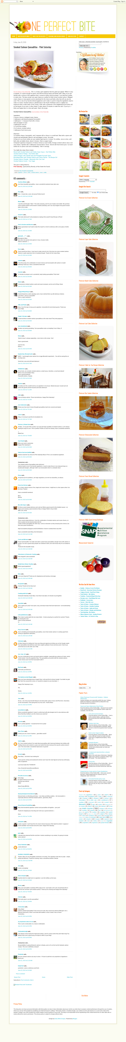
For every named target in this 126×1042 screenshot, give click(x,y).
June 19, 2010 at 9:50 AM (25, 512)
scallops (87, 817)
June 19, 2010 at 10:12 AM (25, 534)
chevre (25, 172)
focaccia (108, 804)
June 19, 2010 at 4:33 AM (25, 299)
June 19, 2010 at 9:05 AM (25, 470)
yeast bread (105, 822)
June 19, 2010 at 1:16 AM (25, 209)
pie (100, 810)
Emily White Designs (60, 1018)
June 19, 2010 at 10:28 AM (25, 549)
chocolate (82, 800)
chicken (96, 798)
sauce (99, 815)
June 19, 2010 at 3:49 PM (25, 716)
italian (90, 806)
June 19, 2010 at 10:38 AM (25, 588)
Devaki (20, 754)
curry (99, 802)
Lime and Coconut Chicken (95, 714)
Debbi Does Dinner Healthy (25, 564)
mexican (110, 808)
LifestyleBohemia (23, 615)
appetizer (20, 172)
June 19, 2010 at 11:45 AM (25, 635)
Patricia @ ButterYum (24, 424)
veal (102, 820)
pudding (103, 812)
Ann (19, 866)
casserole (109, 796)
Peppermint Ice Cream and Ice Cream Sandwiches (93, 771)
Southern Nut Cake (93, 723)
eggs (93, 804)
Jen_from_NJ (22, 654)
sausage (107, 815)
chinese (106, 798)
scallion (81, 817)
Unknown (21, 641)
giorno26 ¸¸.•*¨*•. (22, 236)
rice (95, 814)
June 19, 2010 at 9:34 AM (25, 480)
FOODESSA (21, 369)
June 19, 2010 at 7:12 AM (25, 389)
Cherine (20, 897)
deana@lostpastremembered (26, 794)
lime (111, 806)
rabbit (89, 814)
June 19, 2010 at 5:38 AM (25, 330)
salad (102, 814)
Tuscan (81, 794)
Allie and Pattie (22, 305)
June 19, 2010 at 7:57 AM (25, 419)
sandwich (91, 815)
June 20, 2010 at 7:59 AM (25, 891)
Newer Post (17, 977)
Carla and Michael (23, 539)
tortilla (45, 172)
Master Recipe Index (24, 36)
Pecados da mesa (23, 775)
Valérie (20, 741)
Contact (81, 36)
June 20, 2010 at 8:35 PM (25, 937)
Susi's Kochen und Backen (25, 224)
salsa (84, 815)
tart (89, 821)
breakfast (91, 796)
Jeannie (20, 272)
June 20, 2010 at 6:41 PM (25, 926)
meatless (102, 808)
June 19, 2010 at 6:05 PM (25, 770)
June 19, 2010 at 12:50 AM (25, 196)
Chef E (20, 414)
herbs (29, 172)
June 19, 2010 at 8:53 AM (25, 457)
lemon (104, 806)
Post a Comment (20, 973)
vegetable (109, 821)
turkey (95, 821)
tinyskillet (21, 603)
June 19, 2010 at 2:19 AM (25, 244)
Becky (20, 885)
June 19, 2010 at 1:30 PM (25, 671)
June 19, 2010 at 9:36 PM (25, 839)
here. (99, 66)
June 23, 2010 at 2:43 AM (25, 970)
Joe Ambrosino (22, 405)
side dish (102, 817)
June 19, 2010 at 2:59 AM (25, 267)
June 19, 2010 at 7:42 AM (25, 399)
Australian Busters (93, 742)
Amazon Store (72, 36)
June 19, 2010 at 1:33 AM (25, 230)
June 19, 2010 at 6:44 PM (25, 800)
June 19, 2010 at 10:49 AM (25, 598)
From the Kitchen (23, 485)
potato (95, 812)
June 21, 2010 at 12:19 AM (25, 960)
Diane (20, 282)
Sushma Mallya (22, 182)
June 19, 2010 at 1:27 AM (25, 219)
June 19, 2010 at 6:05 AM (25, 348)
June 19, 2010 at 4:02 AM (25, 286)
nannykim (21, 821)
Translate (92, 181)
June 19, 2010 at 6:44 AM (25, 378)
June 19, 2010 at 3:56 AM (25, 276)
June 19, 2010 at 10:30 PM (25, 860)
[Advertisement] (63, 10)
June (19, 698)
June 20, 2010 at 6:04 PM (25, 916)
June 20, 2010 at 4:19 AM (25, 880)
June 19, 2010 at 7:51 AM (25, 409)
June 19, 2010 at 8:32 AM (25, 447)
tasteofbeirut (21, 710)
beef (106, 794)
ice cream (82, 806)
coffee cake (93, 800)
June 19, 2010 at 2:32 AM (25, 255)
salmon (110, 814)
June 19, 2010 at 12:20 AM (25, 186)
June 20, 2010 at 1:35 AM (25, 870)
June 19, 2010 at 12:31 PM (25, 649)
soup (98, 819)
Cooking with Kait (23, 593)
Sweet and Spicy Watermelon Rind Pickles (91, 706)
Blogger (75, 1018)
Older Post (70, 977)
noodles (84, 810)
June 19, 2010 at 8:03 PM (25, 828)
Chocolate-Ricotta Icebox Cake (96, 779)
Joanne (20, 383)
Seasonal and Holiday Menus (56, 36)
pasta (92, 810)
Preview (81, 47)
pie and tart (107, 810)
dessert (82, 804)
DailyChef (21, 966)
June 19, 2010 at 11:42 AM (25, 624)
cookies (81, 802)
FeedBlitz (93, 47)
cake (100, 796)
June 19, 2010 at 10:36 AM (25, 578)
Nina (19, 574)
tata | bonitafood (22, 326)
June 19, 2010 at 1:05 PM (25, 662)
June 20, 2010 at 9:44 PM (25, 949)
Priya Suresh (22, 629)
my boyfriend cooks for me (25, 921)
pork (86, 812)
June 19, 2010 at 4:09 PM (25, 726)
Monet (20, 201)
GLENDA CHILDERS (24, 854)
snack (41, 172)
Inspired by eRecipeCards (25, 354)
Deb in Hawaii (22, 875)
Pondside (21, 954)
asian (99, 794)
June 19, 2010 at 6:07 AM (25, 363)
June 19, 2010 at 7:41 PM (25, 816)
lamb (96, 806)
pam (19, 833)
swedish (81, 821)
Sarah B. (20, 214)
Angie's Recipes (22, 316)
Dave (19, 249)
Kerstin (20, 721)
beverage (82, 796)
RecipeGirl (21, 583)
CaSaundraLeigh (23, 931)
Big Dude (20, 667)
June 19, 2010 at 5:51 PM (25, 749)
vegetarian (95, 822)
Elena (19, 336)
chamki (20, 260)
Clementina (21, 907)
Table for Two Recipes (38, 36)
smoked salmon (35, 172)
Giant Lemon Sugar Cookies (96, 733)
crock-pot (91, 802)
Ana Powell (21, 441)
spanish (107, 819)
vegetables (86, 822)
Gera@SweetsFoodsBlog (25, 805)
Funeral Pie (91, 761)
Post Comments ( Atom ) (27, 980)
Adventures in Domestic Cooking (27, 554)
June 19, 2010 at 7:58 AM (25, 435)
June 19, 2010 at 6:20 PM (25, 788)
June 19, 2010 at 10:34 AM (25, 568)
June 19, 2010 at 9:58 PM (25, 849)
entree (100, 804)
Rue (19, 192)
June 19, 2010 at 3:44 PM (25, 704)
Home (13, 36)
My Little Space (22, 505)
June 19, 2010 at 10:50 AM (25, 609)
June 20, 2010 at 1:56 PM (25, 901)
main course (87, 808)
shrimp (93, 817)
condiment (104, 800)
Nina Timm (21, 731)
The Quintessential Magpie (25, 677)
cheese (85, 798)
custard (107, 802)
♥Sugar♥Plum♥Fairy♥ (24, 291)
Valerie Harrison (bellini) (25, 452)
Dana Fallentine (22, 844)
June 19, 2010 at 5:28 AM (25, 311)
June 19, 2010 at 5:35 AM (25, 321)
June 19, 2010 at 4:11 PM (25, 736)
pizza (80, 812)
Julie (19, 395)
